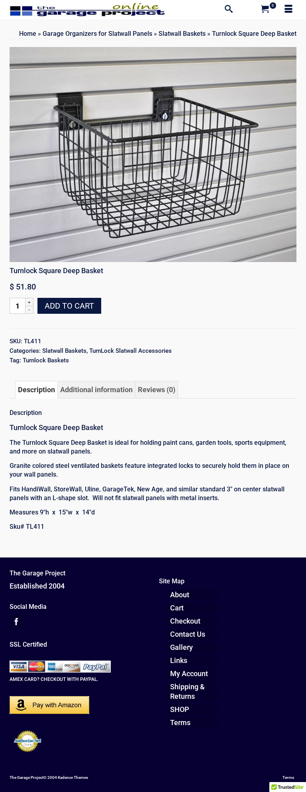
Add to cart (69, 306)
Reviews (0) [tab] (156, 389)
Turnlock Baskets (46, 360)
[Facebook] (16, 621)
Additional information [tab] (96, 389)
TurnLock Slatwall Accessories (130, 350)
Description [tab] (36, 389)
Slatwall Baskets (64, 350)
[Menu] (288, 9)
